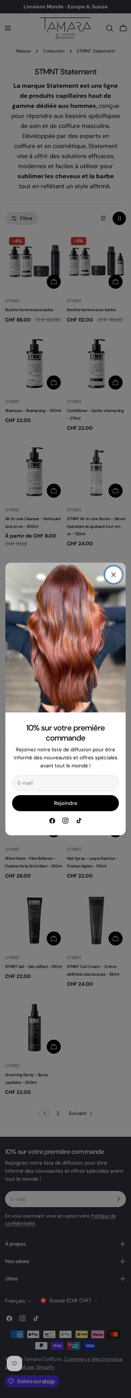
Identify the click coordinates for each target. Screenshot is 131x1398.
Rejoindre (65, 803)
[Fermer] (113, 575)
